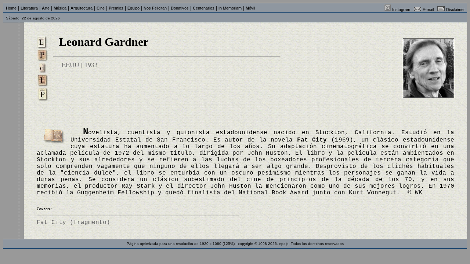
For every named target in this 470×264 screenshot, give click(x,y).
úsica (60, 8)
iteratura (29, 8)
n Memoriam (230, 8)
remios (116, 8)
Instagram (401, 9)
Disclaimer (455, 9)
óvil (250, 8)
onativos (180, 8)
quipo (133, 8)
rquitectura (81, 8)
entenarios (203, 8)
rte (46, 8)
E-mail (428, 9)
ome (11, 8)
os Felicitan (155, 8)
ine (101, 8)
